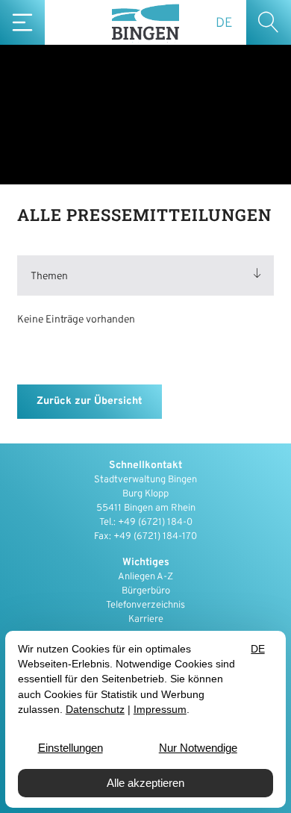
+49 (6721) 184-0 (155, 523)
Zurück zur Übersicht (90, 401)
